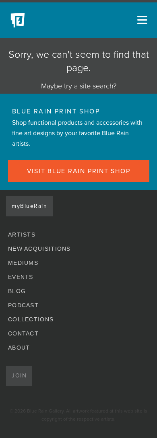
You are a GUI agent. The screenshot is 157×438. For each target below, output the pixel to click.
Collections (31, 319)
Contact (23, 333)
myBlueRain (29, 206)
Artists (21, 234)
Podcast (23, 305)
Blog (17, 291)
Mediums (23, 263)
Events (20, 277)
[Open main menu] (141, 20)
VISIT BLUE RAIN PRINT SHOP (78, 171)
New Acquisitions (39, 248)
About (19, 347)
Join (19, 375)
